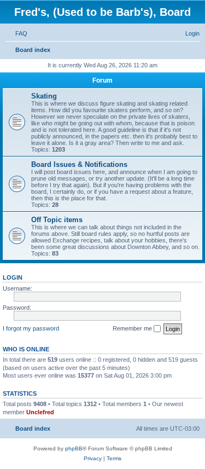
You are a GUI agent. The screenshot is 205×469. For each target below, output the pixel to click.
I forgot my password (31, 328)
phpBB (74, 448)
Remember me (133, 328)
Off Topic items (57, 220)
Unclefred (40, 412)
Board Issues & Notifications (79, 164)
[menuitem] (16, 33)
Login (12, 277)
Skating (44, 96)
